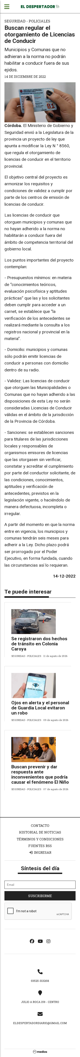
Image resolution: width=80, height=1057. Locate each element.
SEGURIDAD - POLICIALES (27, 21)
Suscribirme (40, 896)
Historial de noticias (40, 832)
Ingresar (42, 852)
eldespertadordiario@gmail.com (40, 1023)
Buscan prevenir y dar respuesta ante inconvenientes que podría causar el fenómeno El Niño (40, 774)
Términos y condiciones (40, 839)
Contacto (40, 825)
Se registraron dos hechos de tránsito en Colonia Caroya (39, 644)
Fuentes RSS (40, 846)
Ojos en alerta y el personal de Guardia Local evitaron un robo (40, 708)
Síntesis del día (40, 868)
